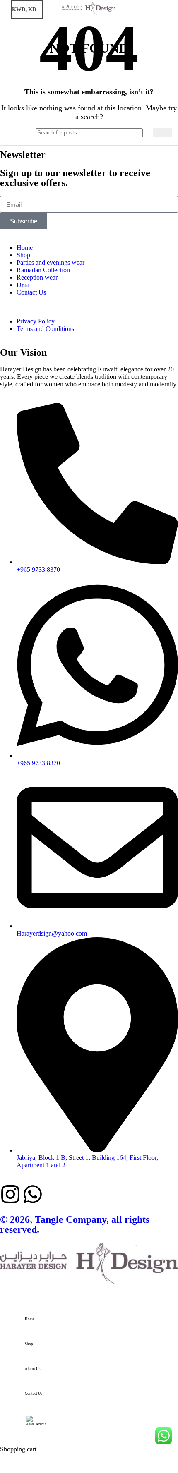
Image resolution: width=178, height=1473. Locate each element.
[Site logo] (89, 14)
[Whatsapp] (32, 1194)
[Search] (158, 9)
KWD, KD (24, 9)
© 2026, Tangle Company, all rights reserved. (74, 1224)
